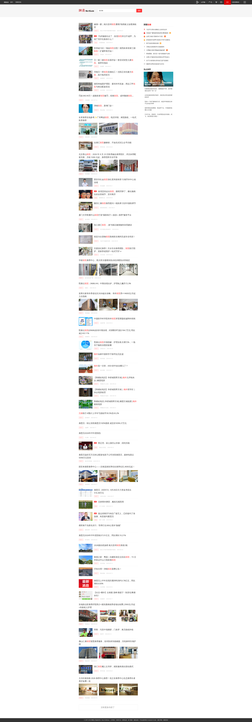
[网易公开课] (203, 2)
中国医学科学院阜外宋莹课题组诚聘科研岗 (114, 318)
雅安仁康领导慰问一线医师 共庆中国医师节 (115, 203)
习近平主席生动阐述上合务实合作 (156, 29)
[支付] (216, 2)
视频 (96, 42)
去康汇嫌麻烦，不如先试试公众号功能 (112, 142)
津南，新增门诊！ (104, 105)
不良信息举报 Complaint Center (148, 720)
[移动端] (197, 2)
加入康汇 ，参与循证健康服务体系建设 (113, 225)
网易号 (96, 30)
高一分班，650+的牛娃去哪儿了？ (111, 365)
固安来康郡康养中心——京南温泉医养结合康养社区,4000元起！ (107, 466)
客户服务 (130, 720)
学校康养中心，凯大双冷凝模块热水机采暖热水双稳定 (104, 260)
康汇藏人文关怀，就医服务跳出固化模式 (113, 666)
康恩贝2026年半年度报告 (90, 433)
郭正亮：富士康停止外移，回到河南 (114, 443)
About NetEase (105, 720)
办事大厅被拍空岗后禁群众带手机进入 (158, 57)
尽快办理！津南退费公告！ (108, 569)
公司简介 (113, 720)
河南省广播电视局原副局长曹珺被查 (157, 33)
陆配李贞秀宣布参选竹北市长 (155, 64)
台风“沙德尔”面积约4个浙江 (154, 36)
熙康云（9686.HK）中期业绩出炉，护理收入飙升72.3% (105, 283)
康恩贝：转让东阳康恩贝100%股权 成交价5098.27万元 (103, 423)
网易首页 (6, 2)
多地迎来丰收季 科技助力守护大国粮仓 (158, 40)
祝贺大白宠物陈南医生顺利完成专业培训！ (114, 236)
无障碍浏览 (18, 2)
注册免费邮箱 (235, 2)
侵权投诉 (165, 720)
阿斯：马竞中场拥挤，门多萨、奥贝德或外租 (113, 629)
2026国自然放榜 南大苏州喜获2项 (110, 545)
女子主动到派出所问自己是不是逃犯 (157, 60)
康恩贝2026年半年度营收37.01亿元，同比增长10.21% (102, 535)
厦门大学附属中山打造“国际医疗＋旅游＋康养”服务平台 (105, 215)
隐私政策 (136, 720)
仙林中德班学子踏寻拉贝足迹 (109, 354)
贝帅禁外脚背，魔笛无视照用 (111, 501)
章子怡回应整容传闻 (152, 43)
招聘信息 (124, 720)
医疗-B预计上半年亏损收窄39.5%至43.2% (99, 413)
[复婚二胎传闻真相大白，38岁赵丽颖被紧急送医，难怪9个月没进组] (158, 79)
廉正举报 (160, 720)
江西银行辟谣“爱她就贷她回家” (155, 50)
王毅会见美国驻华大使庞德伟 (155, 47)
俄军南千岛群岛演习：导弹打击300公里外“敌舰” (100, 525)
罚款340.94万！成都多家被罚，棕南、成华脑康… (106, 95)
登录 (227, 2)
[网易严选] (210, 2)
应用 (11, 2)
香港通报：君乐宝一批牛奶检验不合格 (158, 54)
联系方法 (118, 720)
